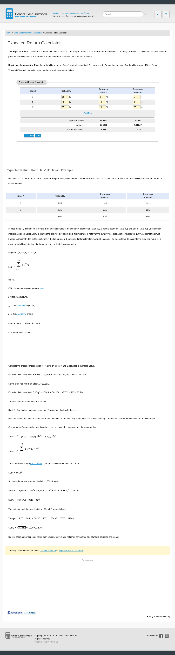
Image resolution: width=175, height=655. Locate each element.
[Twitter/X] (167, 636)
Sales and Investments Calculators (28, 33)
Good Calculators (66, 636)
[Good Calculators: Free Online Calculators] (26, 13)
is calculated (36, 463)
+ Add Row (87, 113)
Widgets (38, 642)
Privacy (46, 642)
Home (8, 33)
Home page (158, 14)
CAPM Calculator (48, 550)
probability (21, 314)
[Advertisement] (87, 155)
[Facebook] (161, 636)
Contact (166, 14)
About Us (54, 642)
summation (21, 305)
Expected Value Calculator (71, 550)
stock (42, 288)
